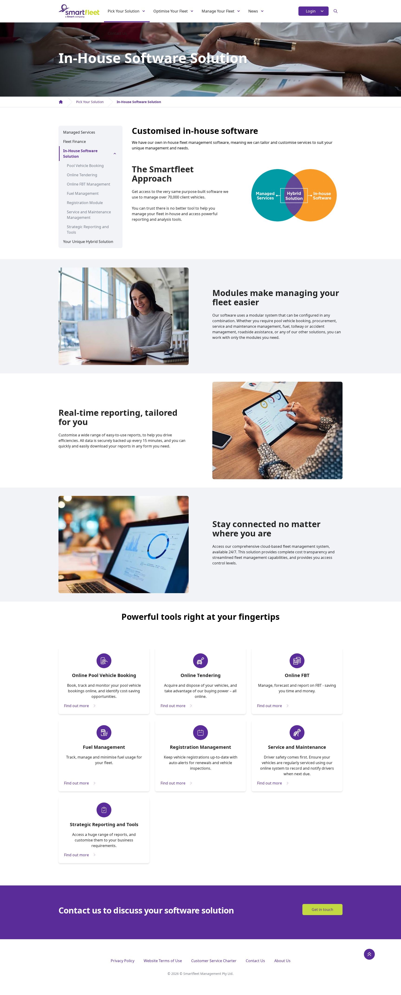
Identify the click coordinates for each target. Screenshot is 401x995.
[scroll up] (369, 954)
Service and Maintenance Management (89, 214)
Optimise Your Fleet (170, 11)
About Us (282, 960)
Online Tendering (82, 174)
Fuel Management (83, 193)
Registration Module (85, 202)
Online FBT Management (88, 184)
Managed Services (79, 132)
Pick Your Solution (123, 11)
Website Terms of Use (163, 960)
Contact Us (117, 33)
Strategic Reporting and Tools (88, 229)
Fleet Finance (74, 141)
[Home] (60, 102)
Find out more (76, 705)
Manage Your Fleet (218, 11)
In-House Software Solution (139, 102)
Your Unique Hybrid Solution (88, 241)
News (253, 11)
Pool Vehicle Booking (85, 165)
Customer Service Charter (213, 960)
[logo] (78, 11)
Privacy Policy (122, 960)
